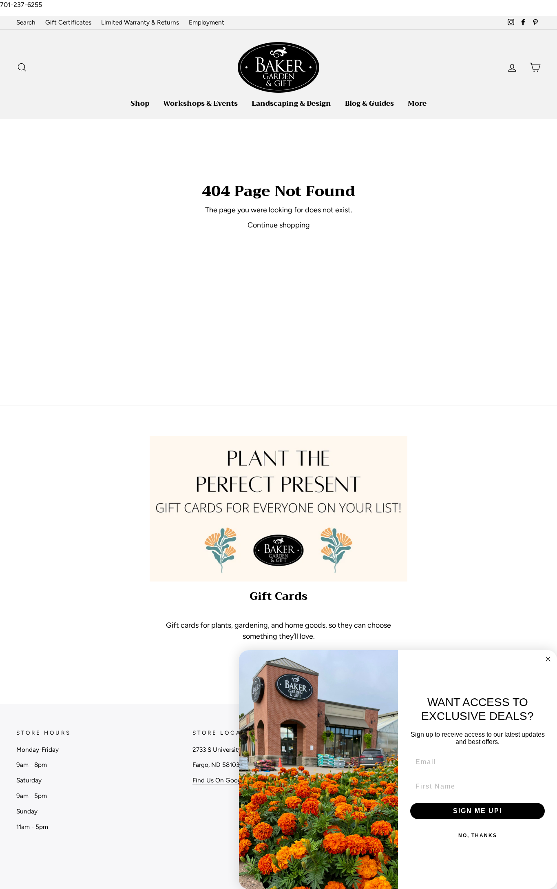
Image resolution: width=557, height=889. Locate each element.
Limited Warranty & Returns (140, 22)
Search (25, 22)
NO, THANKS (477, 835)
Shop (139, 103)
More (417, 103)
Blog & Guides (369, 103)
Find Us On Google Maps (227, 780)
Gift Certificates (68, 22)
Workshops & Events (200, 103)
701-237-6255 (21, 5)
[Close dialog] (548, 659)
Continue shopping (279, 225)
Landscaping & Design (291, 103)
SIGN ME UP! (477, 810)
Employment (206, 22)
